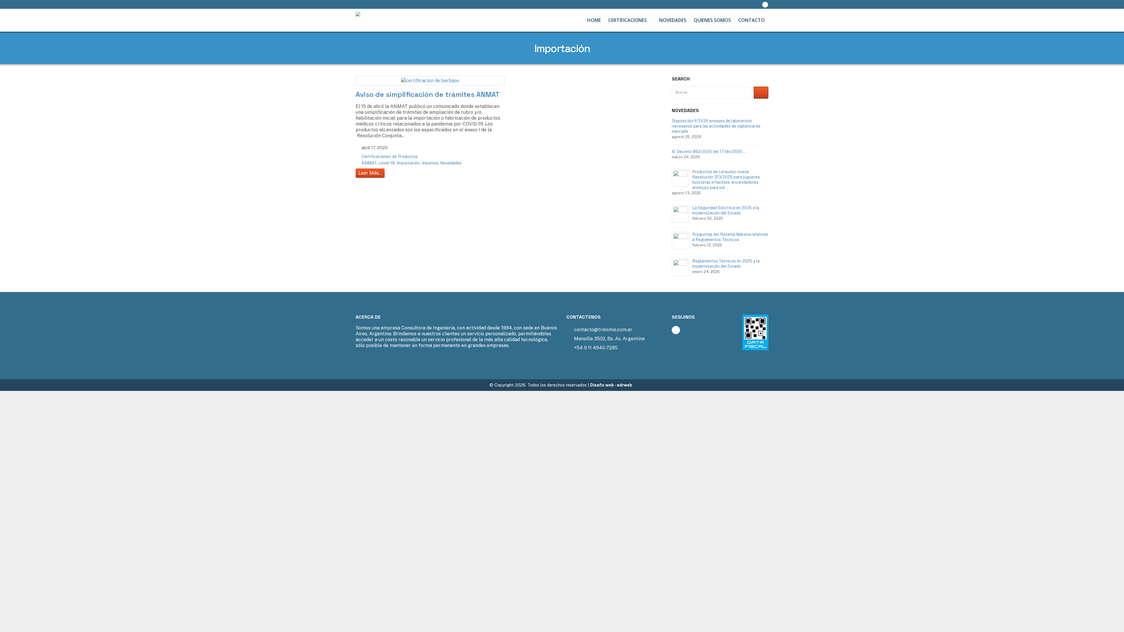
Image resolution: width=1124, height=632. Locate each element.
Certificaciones (627, 20)
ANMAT (369, 162)
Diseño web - (611, 384)
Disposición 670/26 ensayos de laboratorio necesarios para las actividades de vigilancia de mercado (716, 126)
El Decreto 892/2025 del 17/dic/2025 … (709, 151)
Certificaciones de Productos (389, 156)
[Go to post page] (680, 178)
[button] (753, 4)
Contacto (751, 20)
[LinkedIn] (765, 5)
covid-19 (387, 162)
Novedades (672, 20)
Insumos (430, 162)
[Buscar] (761, 93)
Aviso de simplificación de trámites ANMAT (428, 94)
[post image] (430, 80)
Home (594, 20)
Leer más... (370, 173)
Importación (408, 162)
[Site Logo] (392, 20)
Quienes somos (712, 20)
